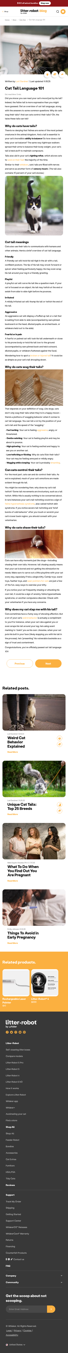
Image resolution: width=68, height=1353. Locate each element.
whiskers (24, 164)
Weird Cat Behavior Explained (16, 742)
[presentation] (34, 1163)
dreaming (55, 462)
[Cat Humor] (59, 738)
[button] (56, 12)
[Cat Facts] (59, 744)
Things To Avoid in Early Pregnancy (23, 935)
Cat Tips (22, 20)
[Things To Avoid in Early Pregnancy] (34, 907)
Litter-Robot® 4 (40, 998)
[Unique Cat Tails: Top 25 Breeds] (34, 779)
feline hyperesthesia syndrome (20, 503)
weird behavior (29, 617)
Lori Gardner (22, 81)
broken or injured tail (40, 355)
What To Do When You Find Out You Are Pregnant (23, 870)
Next (48, 663)
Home (7, 20)
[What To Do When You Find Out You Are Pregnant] (34, 841)
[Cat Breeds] (59, 804)
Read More (12, 751)
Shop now (45, 3)
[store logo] (21, 1024)
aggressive (42, 430)
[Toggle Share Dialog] (62, 74)
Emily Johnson (13, 929)
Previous (20, 663)
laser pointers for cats (38, 580)
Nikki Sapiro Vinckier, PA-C (18, 863)
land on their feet (16, 159)
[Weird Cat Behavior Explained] (34, 712)
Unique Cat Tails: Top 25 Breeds (21, 806)
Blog (14, 20)
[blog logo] (34, 11)
